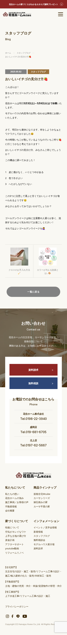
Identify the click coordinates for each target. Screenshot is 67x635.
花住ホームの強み (14, 498)
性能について (12, 527)
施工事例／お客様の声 (16, 502)
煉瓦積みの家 (41, 502)
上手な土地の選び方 (15, 535)
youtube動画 (12, 548)
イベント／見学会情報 (45, 527)
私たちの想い (12, 494)
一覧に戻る (33, 291)
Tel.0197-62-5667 (33, 445)
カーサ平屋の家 (42, 506)
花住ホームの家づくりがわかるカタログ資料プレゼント (33, 4)
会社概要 (9, 510)
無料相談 (33, 383)
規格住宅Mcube (42, 494)
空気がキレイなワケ (15, 531)
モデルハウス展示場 (44, 544)
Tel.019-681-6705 (33, 432)
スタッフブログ (42, 535)
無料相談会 (39, 540)
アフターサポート (14, 544)
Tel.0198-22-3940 (33, 419)
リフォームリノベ (14, 552)
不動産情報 (11, 506)
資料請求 (33, 369)
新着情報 (38, 531)
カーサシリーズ (42, 498)
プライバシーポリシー (16, 606)
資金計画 (9, 540)
